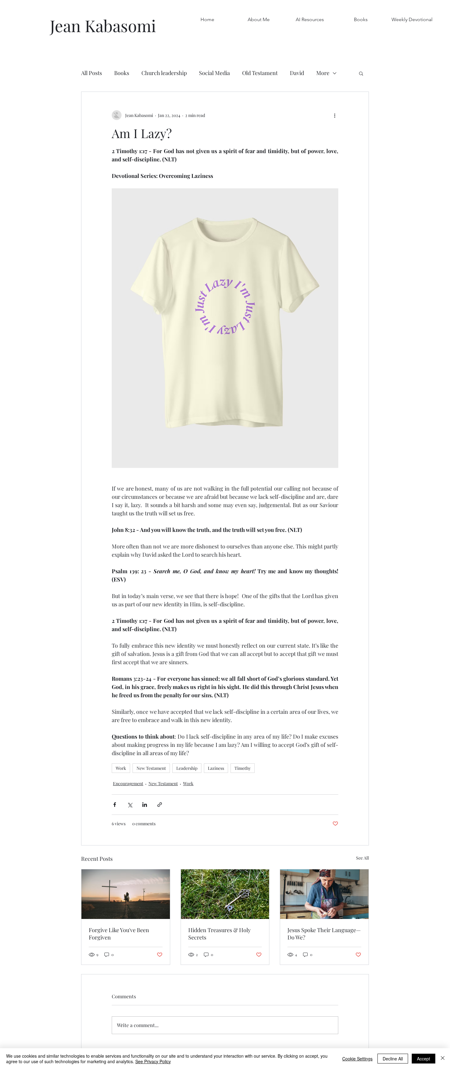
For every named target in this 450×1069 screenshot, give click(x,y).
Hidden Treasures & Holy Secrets (219, 933)
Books (121, 73)
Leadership (186, 768)
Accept (423, 1059)
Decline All (393, 1059)
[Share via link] (160, 804)
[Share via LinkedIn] (145, 804)
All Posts (91, 73)
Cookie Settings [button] (357, 1059)
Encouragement (128, 783)
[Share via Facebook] (115, 804)
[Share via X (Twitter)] (130, 804)
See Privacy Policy (153, 1061)
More (322, 73)
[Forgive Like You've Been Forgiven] (125, 894)
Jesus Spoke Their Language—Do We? (324, 933)
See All (362, 858)
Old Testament (260, 73)
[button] (360, 19)
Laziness (216, 768)
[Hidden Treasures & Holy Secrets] (225, 894)
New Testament (151, 768)
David (297, 73)
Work (121, 768)
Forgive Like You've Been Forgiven (119, 933)
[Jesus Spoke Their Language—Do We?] (324, 894)
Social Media (214, 73)
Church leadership (164, 73)
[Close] (442, 1058)
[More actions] (334, 115)
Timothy (242, 768)
